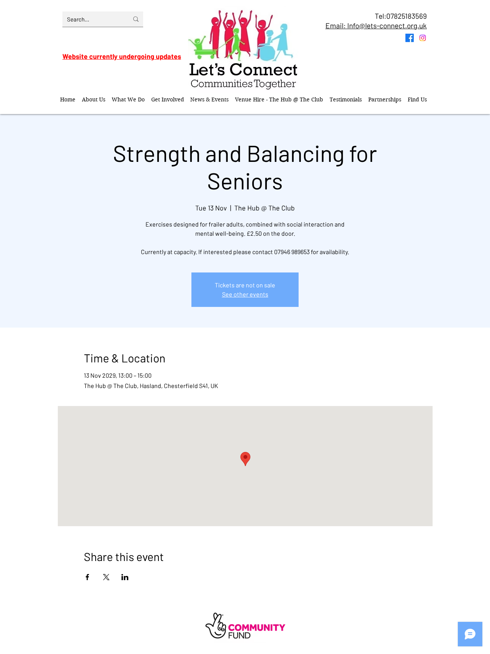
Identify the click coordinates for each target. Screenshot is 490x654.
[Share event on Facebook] (87, 577)
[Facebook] (409, 38)
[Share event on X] (106, 577)
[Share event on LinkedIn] (125, 577)
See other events (245, 294)
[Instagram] (422, 38)
